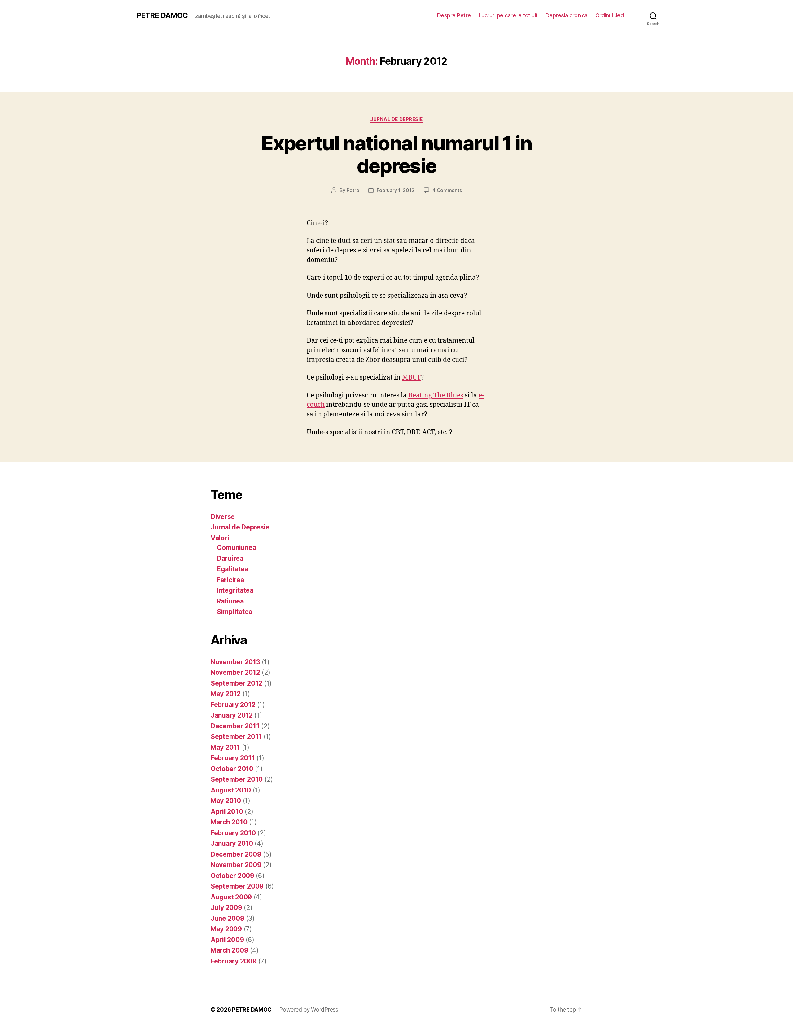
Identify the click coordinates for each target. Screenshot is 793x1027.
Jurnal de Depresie (396, 119)
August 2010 (231, 790)
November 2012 (235, 672)
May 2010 (226, 801)
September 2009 (237, 886)
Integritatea (235, 590)
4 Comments (447, 190)
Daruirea (230, 558)
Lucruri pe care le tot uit (508, 15)
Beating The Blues (435, 395)
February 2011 (233, 758)
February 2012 (233, 705)
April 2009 (227, 940)
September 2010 (237, 779)
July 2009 (226, 907)
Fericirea (230, 580)
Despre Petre (454, 15)
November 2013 (235, 662)
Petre (353, 190)
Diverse (223, 516)
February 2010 (233, 833)
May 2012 (226, 694)
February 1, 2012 (395, 190)
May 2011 (225, 747)
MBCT (411, 377)
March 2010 (229, 822)
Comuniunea (236, 547)
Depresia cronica (566, 15)
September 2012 (236, 683)
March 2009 (229, 950)
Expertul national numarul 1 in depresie (396, 154)
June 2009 (227, 918)
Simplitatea (234, 612)
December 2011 (235, 726)
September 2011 (236, 736)
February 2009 (234, 961)
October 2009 (232, 876)
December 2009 (236, 854)
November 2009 (236, 865)
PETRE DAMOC (162, 15)
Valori (220, 538)
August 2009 (231, 897)
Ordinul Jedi (610, 15)
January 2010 (232, 843)
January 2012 (232, 715)
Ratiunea (230, 601)
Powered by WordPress (308, 1009)
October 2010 (232, 769)
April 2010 (227, 811)
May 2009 (226, 929)
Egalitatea (232, 569)
